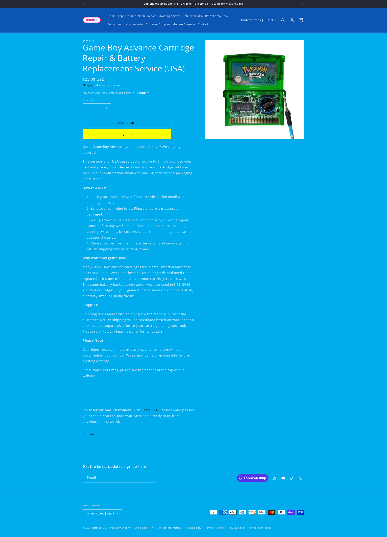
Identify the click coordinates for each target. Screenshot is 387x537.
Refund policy (193, 527)
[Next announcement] (303, 4)
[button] (193, 16)
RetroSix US (99, 527)
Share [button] (91, 434)
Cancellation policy (260, 527)
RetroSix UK (151, 410)
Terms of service (215, 527)
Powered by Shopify (119, 527)
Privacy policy (237, 527)
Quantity (88, 100)
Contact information (169, 527)
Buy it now (127, 134)
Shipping (88, 85)
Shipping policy (144, 527)
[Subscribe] (150, 477)
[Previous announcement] (84, 4)
